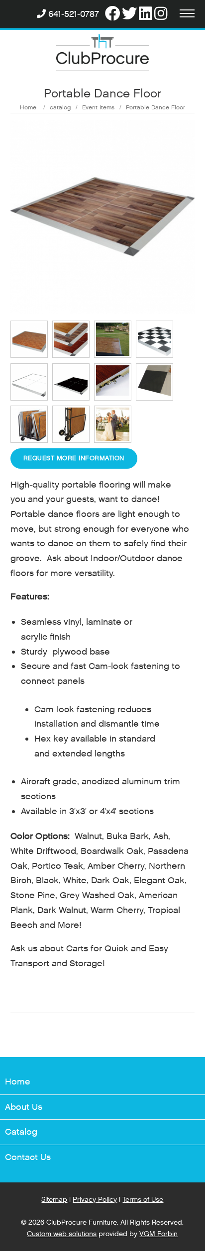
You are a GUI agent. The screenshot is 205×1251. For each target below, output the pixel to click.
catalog (60, 107)
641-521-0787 (73, 14)
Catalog (21, 1132)
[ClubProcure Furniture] (102, 54)
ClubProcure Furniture (81, 1222)
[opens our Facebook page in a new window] (112, 14)
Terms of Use (142, 1199)
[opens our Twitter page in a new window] (129, 14)
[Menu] (187, 14)
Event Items (98, 107)
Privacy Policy (95, 1199)
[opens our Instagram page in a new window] (161, 14)
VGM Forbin (158, 1234)
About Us (23, 1107)
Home (28, 107)
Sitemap (54, 1199)
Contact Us (28, 1157)
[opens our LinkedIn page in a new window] (145, 14)
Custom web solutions (62, 1234)
